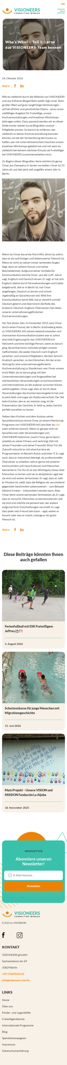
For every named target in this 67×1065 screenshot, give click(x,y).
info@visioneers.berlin (16, 980)
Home (5, 999)
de (63, 3)
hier (57, 424)
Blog (4, 1031)
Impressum (8, 1044)
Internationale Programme (18, 1025)
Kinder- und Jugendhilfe (16, 1012)
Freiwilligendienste (13, 1019)
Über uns (7, 1006)
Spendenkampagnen (14, 1038)
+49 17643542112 (13, 973)
